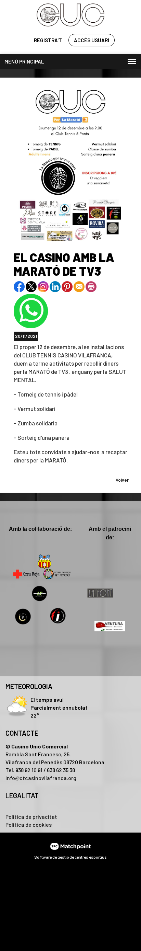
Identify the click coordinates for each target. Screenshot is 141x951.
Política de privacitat (31, 816)
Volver (122, 480)
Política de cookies (28, 824)
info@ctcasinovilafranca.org (40, 778)
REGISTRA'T (48, 40)
